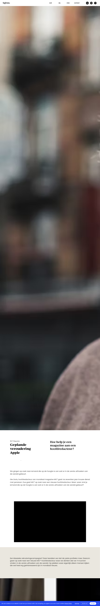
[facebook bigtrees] (95, 3)
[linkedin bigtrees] (87, 3)
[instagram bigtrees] (91, 3)
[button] (50, 3)
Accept (93, 603)
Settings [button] (77, 603)
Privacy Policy (68, 603)
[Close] (98, 603)
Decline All (84, 603)
